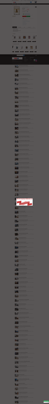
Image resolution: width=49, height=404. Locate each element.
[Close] (32, 198)
